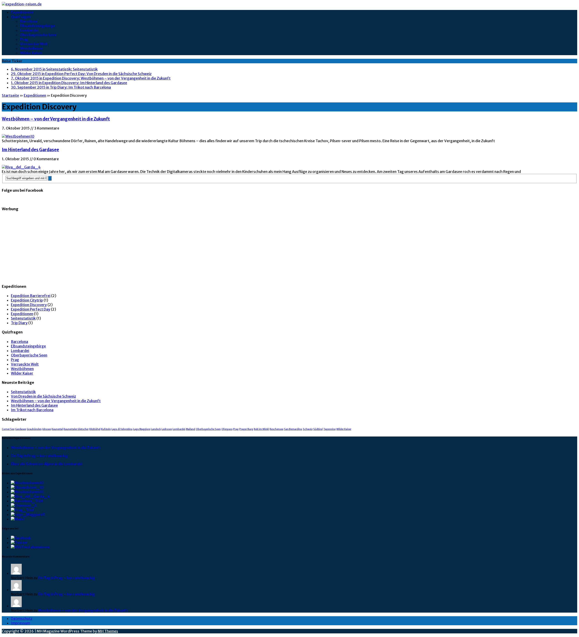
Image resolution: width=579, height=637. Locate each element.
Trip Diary (19, 323)
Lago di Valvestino (122, 429)
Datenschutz (21, 618)
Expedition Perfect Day (30, 309)
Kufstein (106, 429)
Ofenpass (227, 429)
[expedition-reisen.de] (289, 4)
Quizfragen (20, 16)
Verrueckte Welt (34, 44)
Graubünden (34, 429)
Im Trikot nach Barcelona (32, 410)
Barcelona (28, 21)
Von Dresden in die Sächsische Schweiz (43, 396)
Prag (24, 39)
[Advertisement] (137, 247)
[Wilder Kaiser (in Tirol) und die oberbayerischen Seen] (23, 505)
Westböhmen (31, 48)
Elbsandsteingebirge (37, 26)
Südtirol (318, 429)
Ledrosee (166, 429)
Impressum (20, 623)
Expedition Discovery (29, 304)
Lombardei (29, 30)
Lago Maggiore (141, 429)
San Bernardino (293, 429)
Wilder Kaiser (31, 53)
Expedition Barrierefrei (30, 295)
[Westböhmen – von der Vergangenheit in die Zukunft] (27, 492)
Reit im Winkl (261, 429)
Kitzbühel (94, 429)
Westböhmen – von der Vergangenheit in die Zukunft (56, 119)
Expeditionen (22, 12)
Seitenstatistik (23, 318)
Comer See (8, 429)
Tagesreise (329, 429)
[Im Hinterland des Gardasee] (30, 496)
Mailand (190, 429)
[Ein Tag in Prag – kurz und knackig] (22, 510)
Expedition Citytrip (27, 300)
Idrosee (46, 429)
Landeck (156, 429)
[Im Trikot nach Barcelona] (27, 501)
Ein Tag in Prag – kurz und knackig (39, 455)
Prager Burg (246, 429)
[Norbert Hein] (16, 573)
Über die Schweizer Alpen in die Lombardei (46, 464)
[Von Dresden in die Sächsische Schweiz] (27, 487)
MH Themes (108, 631)
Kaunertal (57, 429)
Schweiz (308, 429)
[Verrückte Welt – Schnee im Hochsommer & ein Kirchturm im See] (17, 519)
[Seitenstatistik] (27, 483)
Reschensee (276, 429)
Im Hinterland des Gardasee (30, 149)
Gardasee (20, 429)
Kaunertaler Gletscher (76, 429)
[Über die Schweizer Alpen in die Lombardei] (28, 514)
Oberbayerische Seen (38, 35)
